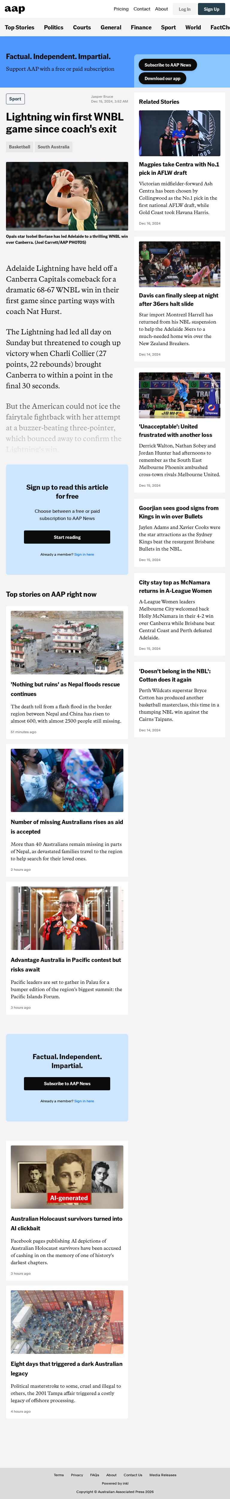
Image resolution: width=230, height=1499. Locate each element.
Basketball (19, 147)
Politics (53, 27)
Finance (141, 27)
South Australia (53, 147)
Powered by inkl (115, 1483)
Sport (168, 27)
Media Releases (162, 1475)
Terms (59, 1475)
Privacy (77, 1475)
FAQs (94, 1475)
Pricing (121, 9)
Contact (142, 9)
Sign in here (84, 554)
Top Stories (19, 27)
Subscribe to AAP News (168, 65)
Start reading (67, 537)
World (193, 27)
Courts (82, 27)
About (161, 9)
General (111, 27)
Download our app (162, 78)
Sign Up (211, 9)
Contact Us (133, 1475)
